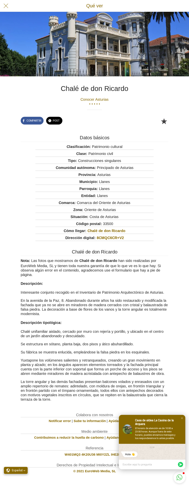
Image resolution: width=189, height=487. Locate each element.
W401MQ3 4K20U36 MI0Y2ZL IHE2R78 (94, 454)
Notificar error (60, 421)
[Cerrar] (6, 6)
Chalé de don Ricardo (106, 231)
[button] (182, 418)
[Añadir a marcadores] (163, 121)
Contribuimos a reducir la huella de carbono (69, 437)
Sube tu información (90, 421)
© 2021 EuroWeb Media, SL (94, 471)
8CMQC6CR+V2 (110, 238)
